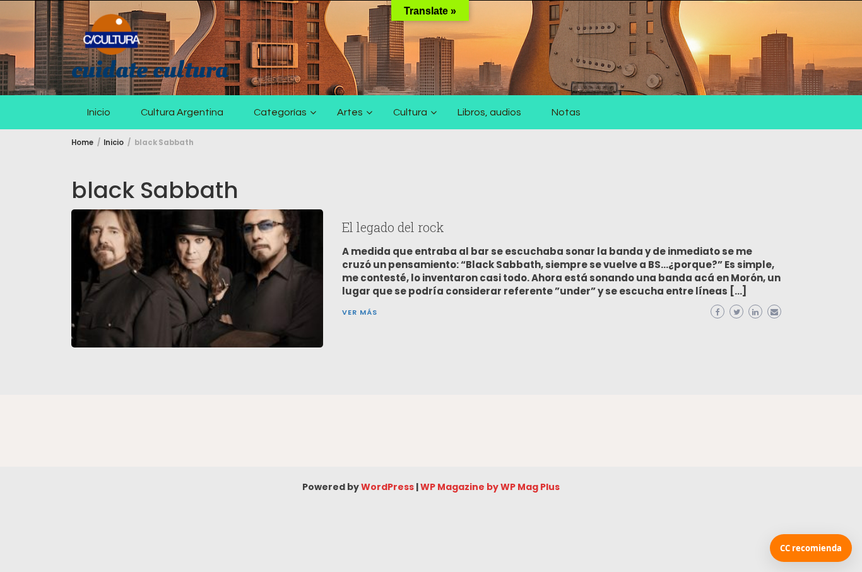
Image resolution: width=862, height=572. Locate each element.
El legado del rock (393, 227)
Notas (566, 112)
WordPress (387, 487)
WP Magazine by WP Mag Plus (490, 487)
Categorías (280, 112)
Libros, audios (489, 112)
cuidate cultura (149, 70)
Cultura (410, 112)
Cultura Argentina (182, 112)
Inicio (98, 112)
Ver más (359, 312)
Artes (350, 112)
